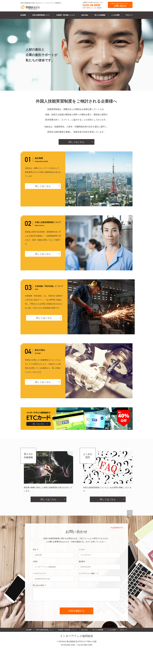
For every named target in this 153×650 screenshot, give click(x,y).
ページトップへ (130, 513)
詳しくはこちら (76, 142)
